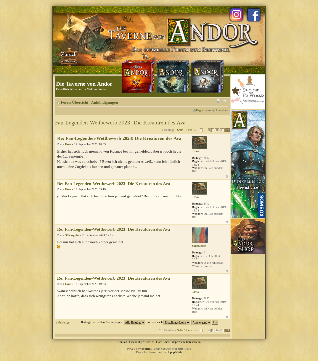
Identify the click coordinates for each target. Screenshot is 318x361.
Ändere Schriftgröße (225, 101)
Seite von (186, 130)
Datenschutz (193, 341)
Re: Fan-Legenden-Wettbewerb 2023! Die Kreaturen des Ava (119, 138)
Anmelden (221, 110)
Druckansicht (218, 101)
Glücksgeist (72, 235)
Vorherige (63, 322)
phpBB (145, 348)
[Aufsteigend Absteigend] (205, 322)
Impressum (178, 341)
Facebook (135, 341)
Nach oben (227, 176)
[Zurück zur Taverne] (68, 57)
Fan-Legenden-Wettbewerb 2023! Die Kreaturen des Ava (120, 122)
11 (222, 130)
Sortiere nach (155, 322)
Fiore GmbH (163, 341)
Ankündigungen (104, 102)
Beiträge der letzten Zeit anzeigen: (102, 322)
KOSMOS (148, 341)
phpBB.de (176, 352)
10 (217, 130)
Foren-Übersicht (74, 102)
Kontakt (122, 341)
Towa (68, 144)
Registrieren (203, 110)
